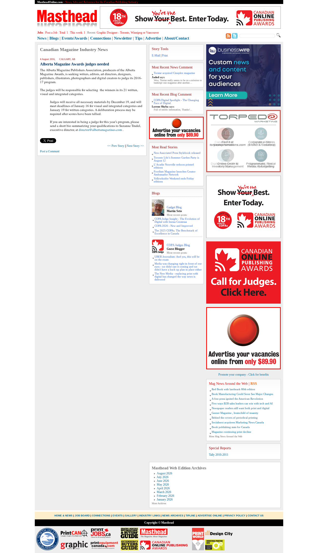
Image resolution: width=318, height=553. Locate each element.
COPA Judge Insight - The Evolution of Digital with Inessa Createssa (177, 220)
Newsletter (123, 38)
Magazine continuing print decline (231, 431)
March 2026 (164, 492)
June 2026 (163, 481)
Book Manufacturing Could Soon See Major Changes (242, 393)
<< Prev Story (115, 146)
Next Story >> (135, 146)
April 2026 (163, 488)
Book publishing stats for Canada (231, 427)
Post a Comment (49, 151)
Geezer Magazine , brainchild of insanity (235, 412)
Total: (63, 32)
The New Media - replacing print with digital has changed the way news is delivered (176, 276)
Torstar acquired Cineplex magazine (174, 72)
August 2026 (164, 473)
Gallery (131, 515)
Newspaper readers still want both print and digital (240, 408)
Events (118, 515)
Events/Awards (74, 38)
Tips (138, 38)
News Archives (172, 515)
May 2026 (163, 484)
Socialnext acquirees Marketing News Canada (238, 422)
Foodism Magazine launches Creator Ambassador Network (175, 173)
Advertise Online (210, 515)
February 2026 (165, 496)
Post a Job (51, 32)
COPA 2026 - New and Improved (174, 225)
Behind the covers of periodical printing (235, 417)
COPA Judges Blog (178, 245)
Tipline (190, 515)
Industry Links (149, 515)
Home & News (63, 515)
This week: (77, 32)
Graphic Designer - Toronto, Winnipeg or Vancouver (128, 32)
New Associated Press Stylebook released (177, 152)
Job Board (82, 515)
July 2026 (162, 477)
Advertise (153, 38)
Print (165, 55)
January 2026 (165, 499)
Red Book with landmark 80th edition (233, 389)
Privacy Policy (234, 515)
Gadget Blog (174, 207)
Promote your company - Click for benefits (243, 374)
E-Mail (156, 55)
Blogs (54, 38)
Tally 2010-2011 (218, 454)
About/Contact (176, 38)
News (41, 38)
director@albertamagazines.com (100, 129)
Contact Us (256, 515)
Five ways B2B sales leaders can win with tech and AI (242, 403)
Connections (100, 38)
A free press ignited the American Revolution (237, 398)
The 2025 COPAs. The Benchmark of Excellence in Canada (176, 232)
